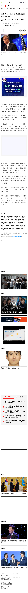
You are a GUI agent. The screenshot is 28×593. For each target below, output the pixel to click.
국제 (23, 8)
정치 (8, 8)
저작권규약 (8, 573)
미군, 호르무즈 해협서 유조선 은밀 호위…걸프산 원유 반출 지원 (14, 229)
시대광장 (3, 521)
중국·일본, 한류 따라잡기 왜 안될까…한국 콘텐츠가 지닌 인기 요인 (14, 217)
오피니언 (3, 8)
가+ (26, 30)
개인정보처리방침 (14, 573)
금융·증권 (19, 8)
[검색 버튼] (23, 2)
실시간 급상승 (19, 397)
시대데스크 (4, 548)
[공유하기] (21, 2)
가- (19, 30)
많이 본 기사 (8, 397)
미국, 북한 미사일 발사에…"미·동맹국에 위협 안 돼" (14, 223)
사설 (2, 474)
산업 (14, 8)
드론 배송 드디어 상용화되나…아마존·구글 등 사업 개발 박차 (14, 226)
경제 (11, 8)
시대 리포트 (4, 271)
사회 (27, 8)
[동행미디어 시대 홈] (5, 2)
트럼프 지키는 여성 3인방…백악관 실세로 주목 (12, 220)
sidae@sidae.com (16, 236)
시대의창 (3, 349)
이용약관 (2, 573)
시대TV (3, 293)
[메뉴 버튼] (26, 2)
